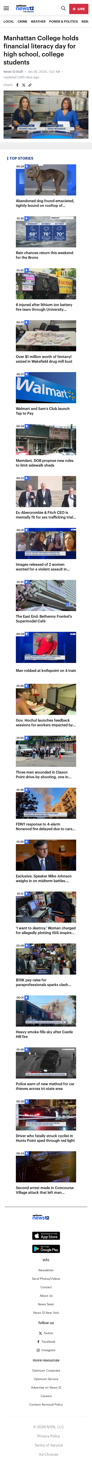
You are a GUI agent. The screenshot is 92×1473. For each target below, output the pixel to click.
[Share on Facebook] (17, 85)
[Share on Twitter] (23, 85)
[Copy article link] (30, 85)
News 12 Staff (13, 71)
